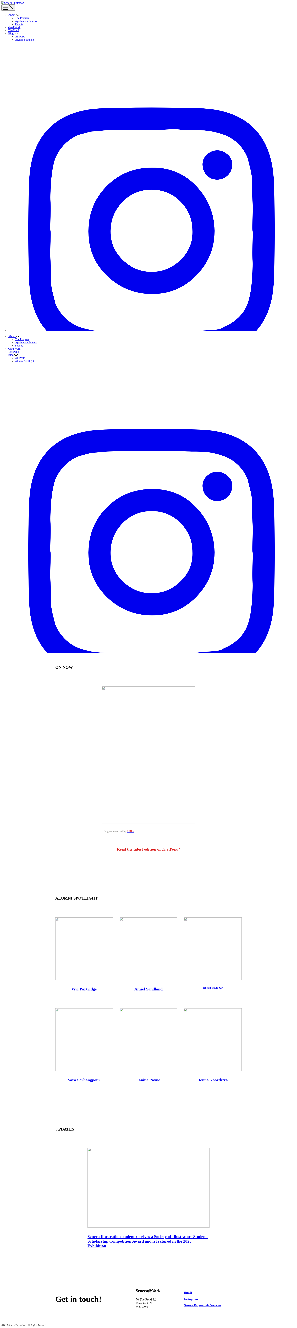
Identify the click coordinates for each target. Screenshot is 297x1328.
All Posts (20, 36)
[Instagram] (152, 330)
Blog (11, 33)
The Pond (13, 30)
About (11, 14)
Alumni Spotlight (24, 39)
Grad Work (14, 27)
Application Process (26, 21)
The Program (22, 17)
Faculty (19, 24)
